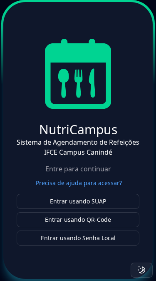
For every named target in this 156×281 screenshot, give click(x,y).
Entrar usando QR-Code (78, 219)
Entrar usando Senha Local (78, 238)
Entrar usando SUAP (78, 201)
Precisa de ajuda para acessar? (79, 183)
